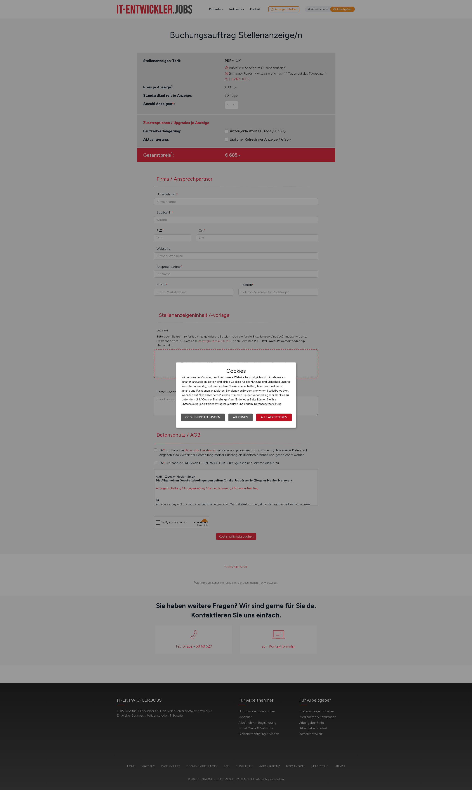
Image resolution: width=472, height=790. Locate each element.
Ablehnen (240, 417)
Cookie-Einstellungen (202, 417)
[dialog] (236, 395)
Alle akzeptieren (274, 417)
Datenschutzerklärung (268, 404)
